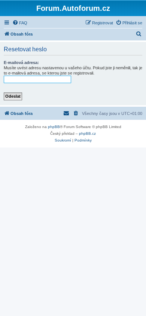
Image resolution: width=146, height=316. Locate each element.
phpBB (54, 127)
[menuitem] (19, 22)
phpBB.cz (87, 133)
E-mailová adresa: (21, 62)
